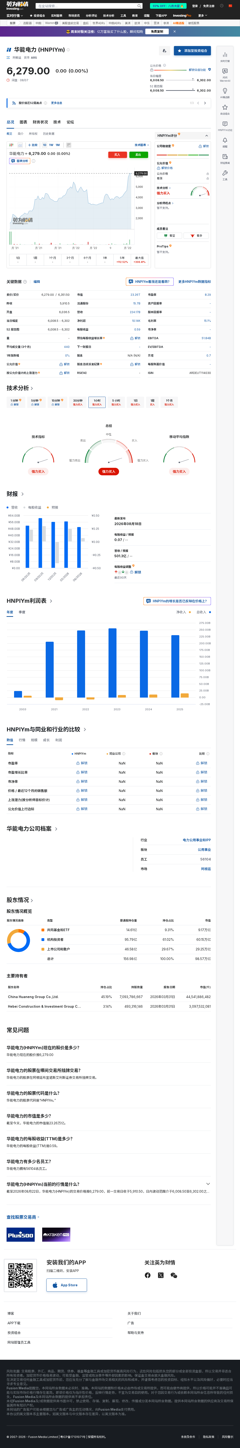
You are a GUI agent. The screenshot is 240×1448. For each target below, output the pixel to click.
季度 (22, 612)
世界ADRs (99, 23)
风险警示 (227, 1437)
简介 (20, 133)
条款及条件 (188, 1437)
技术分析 (18, 388)
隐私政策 (208, 1437)
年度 (10, 612)
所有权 (33, 133)
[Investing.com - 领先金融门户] (17, 5)
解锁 (84, 763)
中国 (38, 23)
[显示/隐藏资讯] (68, 145)
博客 (11, 1313)
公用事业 (204, 850)
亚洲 (156, 23)
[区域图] (20, 145)
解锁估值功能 (197, 70)
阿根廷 (206, 869)
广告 (131, 1323)
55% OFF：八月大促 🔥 (168, 6)
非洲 (166, 23)
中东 (147, 23)
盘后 (86, 23)
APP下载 (14, 1323)
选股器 (27, 23)
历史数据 (48, 133)
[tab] (16, 402)
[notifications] (222, 6)
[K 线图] (11, 145)
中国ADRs (115, 23)
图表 (23, 122)
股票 (12, 23)
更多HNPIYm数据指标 (194, 282)
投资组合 (14, 1333)
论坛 (70, 122)
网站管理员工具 (19, 1342)
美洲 (128, 23)
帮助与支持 (136, 1333)
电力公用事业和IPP (197, 840)
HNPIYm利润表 (26, 600)
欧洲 (137, 23)
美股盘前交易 (70, 23)
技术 (57, 122)
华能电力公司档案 (29, 828)
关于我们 (134, 1313)
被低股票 (193, 23)
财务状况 (40, 122)
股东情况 (18, 900)
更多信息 (56, 103)
